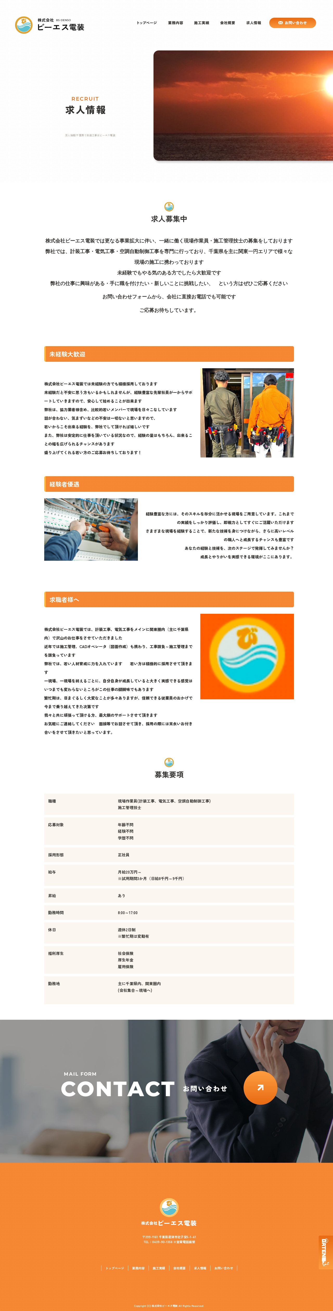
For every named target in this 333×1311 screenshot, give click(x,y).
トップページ (147, 23)
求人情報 (254, 23)
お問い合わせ (291, 23)
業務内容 (176, 23)
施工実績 (202, 23)
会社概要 (228, 23)
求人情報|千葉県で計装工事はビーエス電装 (90, 135)
